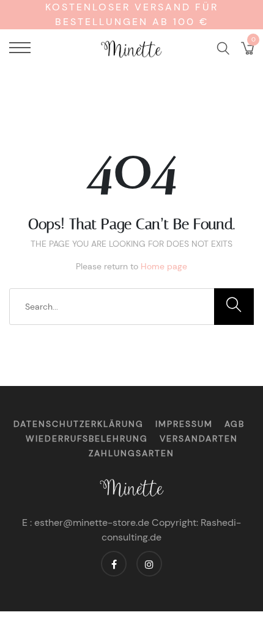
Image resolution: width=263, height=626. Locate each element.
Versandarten (199, 438)
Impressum (184, 423)
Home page (164, 266)
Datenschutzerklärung (78, 423)
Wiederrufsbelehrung (87, 438)
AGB (234, 423)
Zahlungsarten (131, 453)
